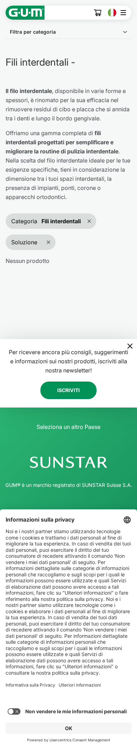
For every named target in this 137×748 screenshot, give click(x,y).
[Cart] (98, 12)
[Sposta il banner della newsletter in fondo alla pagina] (130, 346)
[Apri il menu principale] (125, 13)
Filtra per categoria (33, 32)
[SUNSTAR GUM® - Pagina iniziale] (25, 13)
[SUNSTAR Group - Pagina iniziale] (68, 462)
